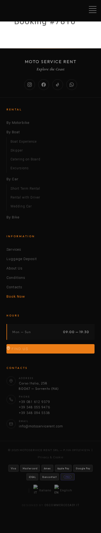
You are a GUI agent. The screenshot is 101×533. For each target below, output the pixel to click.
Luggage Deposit (21, 259)
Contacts (14, 287)
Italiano (45, 490)
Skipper (17, 150)
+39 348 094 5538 (34, 413)
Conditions (15, 278)
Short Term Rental (25, 188)
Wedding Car (21, 206)
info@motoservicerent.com (41, 426)
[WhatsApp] (71, 84)
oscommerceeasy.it (61, 505)
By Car (12, 179)
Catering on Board (25, 159)
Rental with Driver (25, 197)
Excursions (20, 168)
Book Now (15, 296)
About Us (14, 268)
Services (13, 249)
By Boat (13, 132)
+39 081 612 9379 (34, 402)
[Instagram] (29, 84)
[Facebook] (43, 84)
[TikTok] (57, 84)
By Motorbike (17, 123)
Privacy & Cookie (51, 457)
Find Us (19, 349)
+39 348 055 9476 (34, 407)
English (66, 490)
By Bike (12, 217)
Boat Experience (24, 141)
